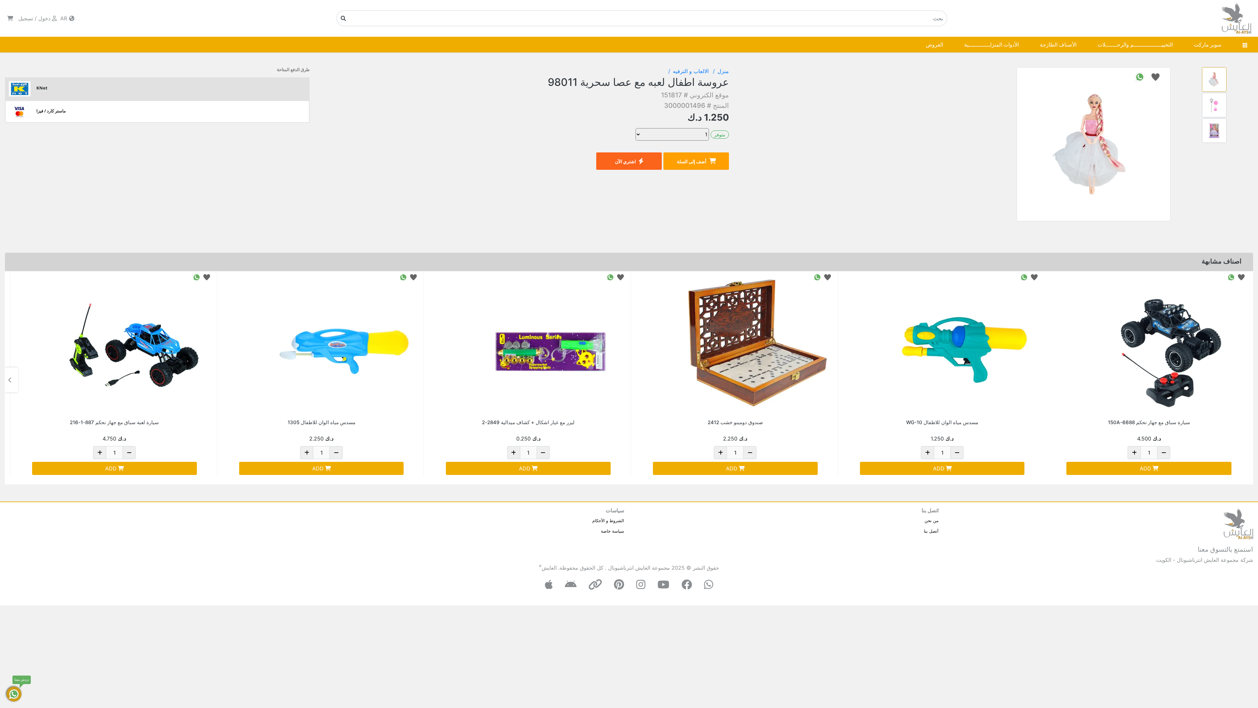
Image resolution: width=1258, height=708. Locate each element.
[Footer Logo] (1238, 523)
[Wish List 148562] (827, 276)
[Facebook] (686, 584)
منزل (723, 71)
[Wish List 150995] (1241, 276)
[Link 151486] (136, 345)
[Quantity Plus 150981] (306, 452)
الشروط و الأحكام (608, 520)
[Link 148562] (757, 345)
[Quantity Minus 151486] (129, 452)
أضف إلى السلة (691, 161)
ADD (1145, 468)
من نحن (931, 520)
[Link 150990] (964, 345)
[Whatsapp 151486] (196, 276)
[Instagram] (640, 584)
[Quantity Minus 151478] (543, 452)
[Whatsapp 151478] (610, 276)
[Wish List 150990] (1034, 276)
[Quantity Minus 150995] (1163, 452)
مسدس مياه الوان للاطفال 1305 (321, 422)
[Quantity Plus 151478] (513, 452)
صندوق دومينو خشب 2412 (735, 422)
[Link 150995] (1171, 345)
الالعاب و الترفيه (691, 71)
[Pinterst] (619, 584)
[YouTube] (663, 584)
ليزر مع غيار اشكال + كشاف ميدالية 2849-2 (528, 422)
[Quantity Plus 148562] (720, 452)
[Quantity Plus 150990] (927, 452)
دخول (44, 18)
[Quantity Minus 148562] (749, 452)
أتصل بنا (931, 531)
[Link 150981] (343, 345)
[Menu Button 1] (1245, 44)
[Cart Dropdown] (10, 18)
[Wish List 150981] (413, 276)
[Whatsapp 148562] (817, 276)
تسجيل (25, 18)
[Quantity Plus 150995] (1134, 452)
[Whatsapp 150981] (403, 276)
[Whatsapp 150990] (1024, 276)
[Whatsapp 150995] (1231, 276)
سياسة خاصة (612, 531)
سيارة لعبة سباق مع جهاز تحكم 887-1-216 (114, 422)
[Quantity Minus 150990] (956, 452)
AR (64, 18)
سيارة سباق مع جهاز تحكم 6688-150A (1149, 422)
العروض (934, 44)
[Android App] (571, 584)
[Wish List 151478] (620, 276)
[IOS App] (549, 584)
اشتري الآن (625, 161)
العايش (549, 567)
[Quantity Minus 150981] (336, 452)
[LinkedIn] (595, 584)
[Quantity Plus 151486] (99, 452)
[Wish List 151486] (206, 276)
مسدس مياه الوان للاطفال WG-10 (942, 422)
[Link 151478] (550, 345)
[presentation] (1246, 379)
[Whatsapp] (708, 584)
